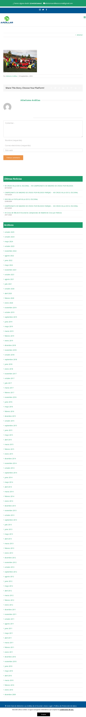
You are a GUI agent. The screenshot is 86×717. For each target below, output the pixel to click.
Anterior (80, 35)
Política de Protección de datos (65, 706)
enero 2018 (9, 369)
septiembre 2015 (11, 425)
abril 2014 (8, 487)
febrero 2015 (9, 449)
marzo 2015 (9, 444)
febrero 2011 (9, 647)
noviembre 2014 (10, 463)
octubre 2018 (9, 355)
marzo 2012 (9, 595)
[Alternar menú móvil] (85, 17)
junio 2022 (8, 260)
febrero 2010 (9, 685)
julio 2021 (8, 284)
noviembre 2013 (10, 510)
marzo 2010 (9, 680)
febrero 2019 (9, 336)
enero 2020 (9, 303)
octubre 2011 (9, 619)
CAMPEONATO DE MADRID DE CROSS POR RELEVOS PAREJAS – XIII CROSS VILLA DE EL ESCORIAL (41, 206)
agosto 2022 (9, 256)
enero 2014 (9, 501)
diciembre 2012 (10, 558)
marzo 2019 (9, 331)
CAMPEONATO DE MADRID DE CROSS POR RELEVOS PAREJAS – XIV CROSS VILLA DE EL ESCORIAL (41, 192)
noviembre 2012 (10, 562)
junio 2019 (8, 322)
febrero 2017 (9, 392)
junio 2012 (8, 581)
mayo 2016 (9, 407)
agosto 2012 (9, 576)
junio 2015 (8, 430)
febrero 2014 (9, 496)
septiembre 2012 (11, 572)
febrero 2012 (9, 600)
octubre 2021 (9, 274)
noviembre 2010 (10, 661)
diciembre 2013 (10, 506)
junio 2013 (8, 529)
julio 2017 (8, 383)
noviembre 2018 (10, 350)
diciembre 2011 (10, 609)
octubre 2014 (9, 468)
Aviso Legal (48, 706)
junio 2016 (8, 402)
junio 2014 (8, 477)
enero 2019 (9, 341)
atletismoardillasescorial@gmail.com (59, 3)
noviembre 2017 (10, 374)
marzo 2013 (9, 543)
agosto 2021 (9, 279)
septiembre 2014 (11, 473)
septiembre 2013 (11, 520)
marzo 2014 (9, 492)
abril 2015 (8, 440)
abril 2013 (8, 539)
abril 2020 (8, 293)
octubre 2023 (9, 246)
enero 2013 (9, 553)
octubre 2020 (9, 289)
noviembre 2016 (10, 397)
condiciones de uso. (67, 710)
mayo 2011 (9, 633)
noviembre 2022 (10, 251)
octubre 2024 (9, 237)
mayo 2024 (9, 241)
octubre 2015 (9, 421)
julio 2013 (8, 525)
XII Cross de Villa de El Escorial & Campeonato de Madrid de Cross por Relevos (33, 213)
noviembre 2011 (10, 614)
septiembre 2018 (11, 359)
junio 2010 (8, 666)
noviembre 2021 (10, 270)
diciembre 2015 (10, 416)
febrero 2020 (9, 298)
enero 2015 (9, 454)
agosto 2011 (9, 624)
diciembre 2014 (10, 458)
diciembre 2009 (10, 694)
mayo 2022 (9, 265)
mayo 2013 (9, 534)
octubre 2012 (9, 567)
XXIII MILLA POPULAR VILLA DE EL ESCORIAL (21, 199)
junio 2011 (8, 628)
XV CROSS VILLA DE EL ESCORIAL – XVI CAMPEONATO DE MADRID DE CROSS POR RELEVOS (39, 186)
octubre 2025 (9, 232)
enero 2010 (9, 690)
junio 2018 (8, 364)
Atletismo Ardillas (11, 76)
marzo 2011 (9, 643)
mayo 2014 (9, 482)
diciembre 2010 (10, 657)
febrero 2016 (9, 411)
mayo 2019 (9, 326)
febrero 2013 (9, 548)
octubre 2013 (9, 515)
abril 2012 (8, 591)
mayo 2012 (9, 586)
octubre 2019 (9, 312)
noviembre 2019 (10, 307)
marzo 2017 (9, 388)
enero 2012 (9, 605)
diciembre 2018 (10, 345)
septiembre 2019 (11, 317)
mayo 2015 (9, 435)
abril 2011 (8, 638)
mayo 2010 (9, 671)
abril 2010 (8, 676)
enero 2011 (9, 652)
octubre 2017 (9, 378)
